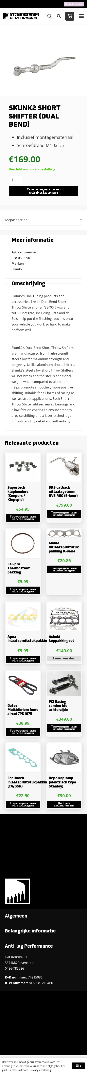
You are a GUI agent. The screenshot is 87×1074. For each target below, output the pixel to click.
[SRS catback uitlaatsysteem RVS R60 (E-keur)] (64, 467)
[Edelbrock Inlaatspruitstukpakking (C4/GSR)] (23, 757)
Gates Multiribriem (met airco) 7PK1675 (22, 710)
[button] (49, 16)
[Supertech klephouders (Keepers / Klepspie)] (23, 467)
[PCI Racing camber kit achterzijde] (64, 683)
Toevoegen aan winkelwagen (44, 191)
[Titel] (21, 16)
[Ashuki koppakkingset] (64, 616)
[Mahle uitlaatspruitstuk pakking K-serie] (64, 533)
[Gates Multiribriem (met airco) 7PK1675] (23, 685)
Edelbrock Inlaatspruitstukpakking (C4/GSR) (28, 782)
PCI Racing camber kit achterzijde (58, 706)
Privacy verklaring (40, 1070)
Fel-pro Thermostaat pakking (18, 568)
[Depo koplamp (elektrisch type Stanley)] (64, 757)
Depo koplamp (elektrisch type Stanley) (62, 782)
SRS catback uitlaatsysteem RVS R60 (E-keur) (63, 492)
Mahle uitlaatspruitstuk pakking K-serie (64, 547)
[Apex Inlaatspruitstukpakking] (23, 616)
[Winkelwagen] (69, 16)
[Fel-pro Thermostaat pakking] (23, 543)
